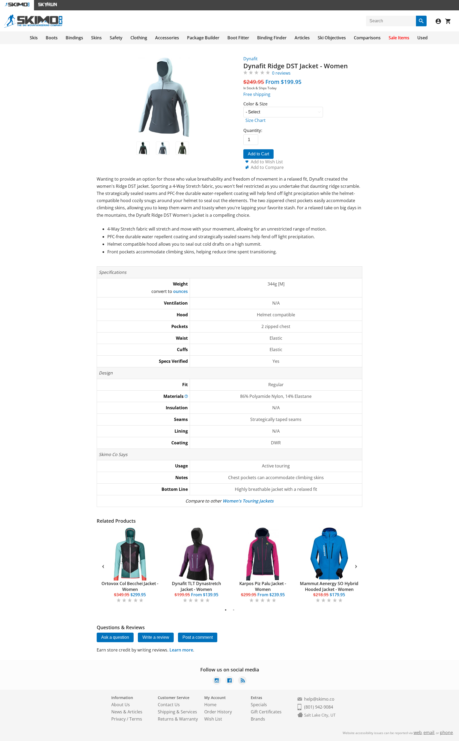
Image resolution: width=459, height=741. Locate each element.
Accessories (167, 38)
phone (446, 732)
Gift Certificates (266, 712)
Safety (116, 38)
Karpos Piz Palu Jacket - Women (262, 586)
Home (210, 705)
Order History (218, 712)
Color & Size (255, 104)
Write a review (155, 637)
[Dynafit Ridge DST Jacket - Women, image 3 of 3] (182, 148)
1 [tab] (225, 609)
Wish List (213, 719)
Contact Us (169, 705)
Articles (302, 38)
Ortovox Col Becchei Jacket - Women (129, 586)
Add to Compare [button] (267, 167)
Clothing (138, 38)
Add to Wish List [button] (267, 162)
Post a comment (197, 637)
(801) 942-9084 (318, 707)
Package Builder (203, 38)
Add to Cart (258, 154)
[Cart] (450, 22)
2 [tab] (233, 609)
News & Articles (126, 712)
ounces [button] (180, 291)
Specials (259, 705)
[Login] (440, 22)
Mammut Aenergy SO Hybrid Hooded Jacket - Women (329, 586)
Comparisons (367, 38)
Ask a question (115, 637)
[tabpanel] (130, 565)
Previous (103, 565)
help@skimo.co (319, 699)
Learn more (181, 650)
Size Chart (255, 120)
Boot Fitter (238, 38)
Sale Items (399, 38)
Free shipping (256, 94)
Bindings (74, 38)
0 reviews (281, 73)
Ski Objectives (332, 38)
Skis (34, 38)
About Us (120, 705)
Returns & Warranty (178, 719)
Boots (52, 38)
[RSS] (242, 681)
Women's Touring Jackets (248, 501)
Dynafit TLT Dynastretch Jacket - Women (196, 586)
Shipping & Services (177, 712)
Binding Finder (272, 38)
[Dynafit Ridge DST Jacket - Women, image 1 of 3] (143, 148)
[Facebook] (229, 681)
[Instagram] (216, 681)
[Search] (421, 21)
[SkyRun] (47, 5)
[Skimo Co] (33, 26)
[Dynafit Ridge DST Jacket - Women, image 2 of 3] (162, 148)
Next (356, 565)
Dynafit (250, 59)
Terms (135, 719)
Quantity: (252, 130)
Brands (258, 719)
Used (422, 38)
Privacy (118, 719)
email (428, 732)
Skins (96, 38)
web (418, 732)
